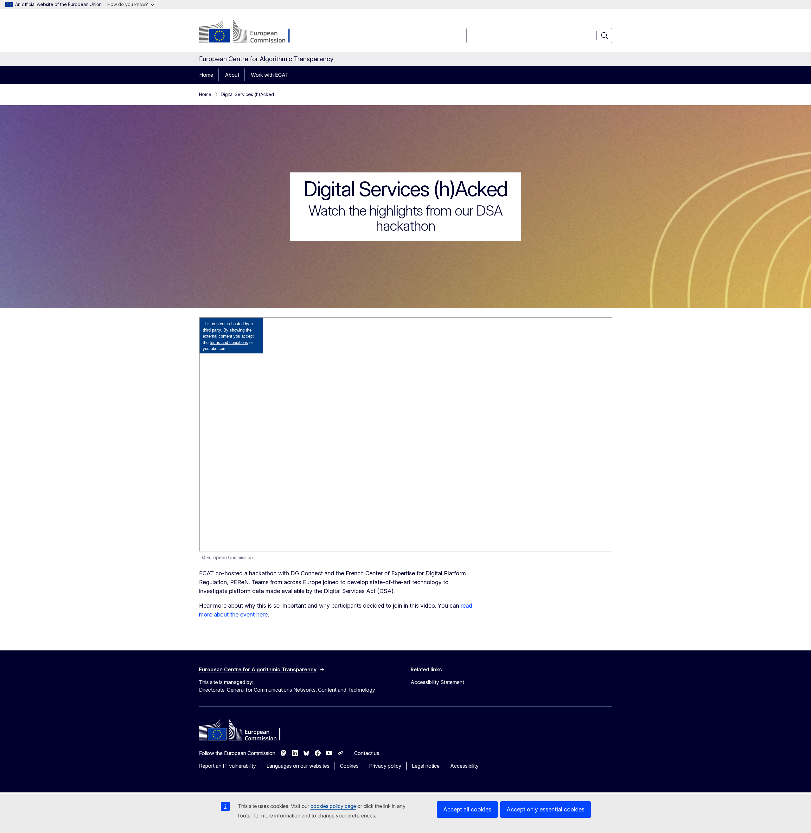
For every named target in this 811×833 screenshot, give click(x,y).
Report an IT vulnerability (227, 766)
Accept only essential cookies (545, 809)
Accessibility (464, 766)
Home (206, 75)
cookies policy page (333, 806)
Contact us (366, 753)
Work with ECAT (270, 75)
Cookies (349, 766)
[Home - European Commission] (250, 31)
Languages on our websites (297, 766)
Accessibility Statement (437, 682)
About (232, 75)
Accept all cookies (467, 809)
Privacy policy (385, 766)
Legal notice (426, 766)
